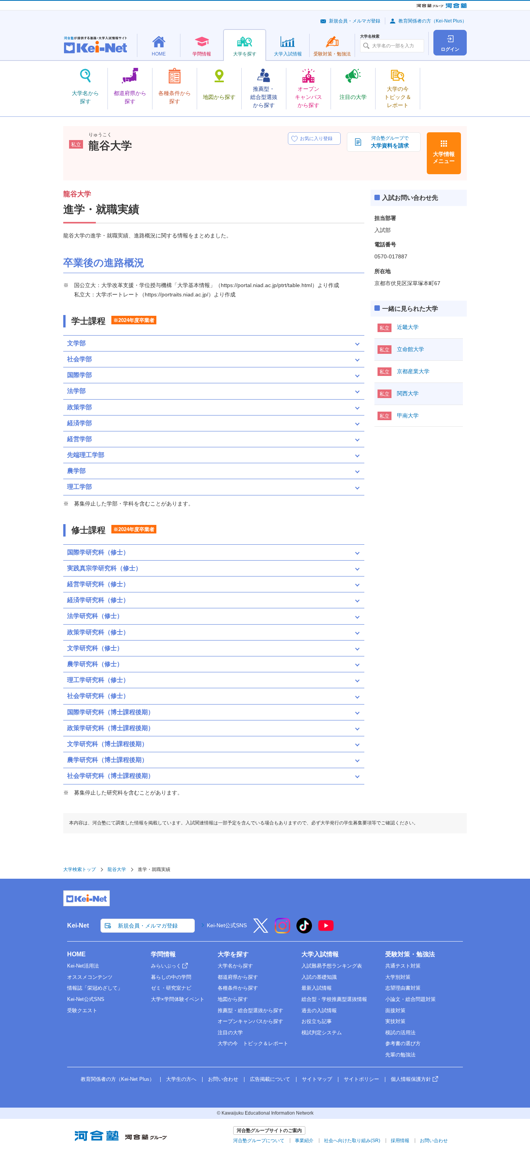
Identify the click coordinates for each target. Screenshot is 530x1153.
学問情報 (163, 954)
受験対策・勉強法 (410, 954)
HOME (76, 954)
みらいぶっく (166, 966)
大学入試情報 (320, 954)
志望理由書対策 (403, 988)
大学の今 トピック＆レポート (253, 1043)
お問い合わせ (223, 1079)
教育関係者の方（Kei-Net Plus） (432, 21)
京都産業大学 (413, 371)
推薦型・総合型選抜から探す (250, 1010)
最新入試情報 (316, 988)
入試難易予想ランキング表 (331, 966)
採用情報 (400, 1140)
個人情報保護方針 (411, 1079)
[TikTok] (304, 931)
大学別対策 (397, 977)
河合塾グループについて (258, 1140)
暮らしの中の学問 (171, 977)
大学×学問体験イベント (177, 999)
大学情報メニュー (444, 157)
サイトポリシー (361, 1079)
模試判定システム (321, 1032)
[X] (260, 931)
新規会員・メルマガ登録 (354, 21)
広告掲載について (270, 1079)
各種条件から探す (238, 988)
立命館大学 (410, 349)
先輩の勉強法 (400, 1055)
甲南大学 (408, 415)
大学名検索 (369, 36)
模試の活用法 (400, 1032)
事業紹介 (304, 1140)
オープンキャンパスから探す (250, 1021)
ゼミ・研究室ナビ (171, 988)
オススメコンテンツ (90, 977)
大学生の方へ (181, 1079)
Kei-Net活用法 (83, 966)
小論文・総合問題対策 (410, 999)
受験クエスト (82, 1010)
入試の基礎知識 (319, 977)
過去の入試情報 (319, 1010)
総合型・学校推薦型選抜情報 (334, 999)
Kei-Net (78, 925)
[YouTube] (326, 931)
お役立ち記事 (316, 1021)
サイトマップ (317, 1079)
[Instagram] (282, 931)
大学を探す (233, 954)
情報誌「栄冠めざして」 (95, 988)
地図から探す (233, 999)
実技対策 (395, 1021)
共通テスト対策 (403, 966)
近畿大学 (408, 327)
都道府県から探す (238, 977)
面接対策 (395, 1010)
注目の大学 (230, 1032)
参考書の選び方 (403, 1043)
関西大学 (408, 393)
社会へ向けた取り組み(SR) (352, 1140)
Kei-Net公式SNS (227, 925)
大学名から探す (235, 966)
